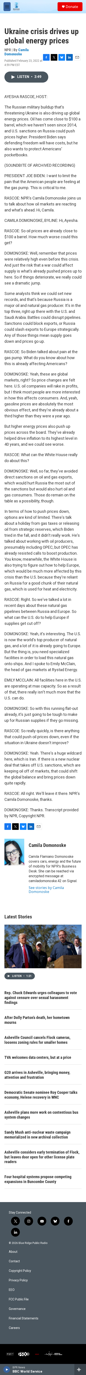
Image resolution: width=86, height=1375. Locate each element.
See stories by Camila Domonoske (46, 889)
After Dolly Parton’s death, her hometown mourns (37, 1020)
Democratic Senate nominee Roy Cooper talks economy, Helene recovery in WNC (40, 1095)
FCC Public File (19, 1299)
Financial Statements (23, 1318)
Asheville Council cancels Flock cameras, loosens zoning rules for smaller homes (37, 1040)
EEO (12, 1290)
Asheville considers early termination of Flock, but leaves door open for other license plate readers (41, 1157)
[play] (6, 1369)
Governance (17, 1309)
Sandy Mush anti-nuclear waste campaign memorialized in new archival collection (37, 1134)
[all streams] (80, 1369)
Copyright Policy (20, 1270)
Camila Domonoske (16, 52)
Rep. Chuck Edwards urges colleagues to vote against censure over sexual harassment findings (40, 997)
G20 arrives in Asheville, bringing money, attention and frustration (37, 1075)
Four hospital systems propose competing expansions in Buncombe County (37, 1179)
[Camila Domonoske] (14, 852)
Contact (14, 1261)
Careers (14, 1328)
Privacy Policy (18, 1280)
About (13, 1251)
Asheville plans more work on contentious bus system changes (41, 1114)
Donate (72, 7)
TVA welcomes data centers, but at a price (37, 1057)
